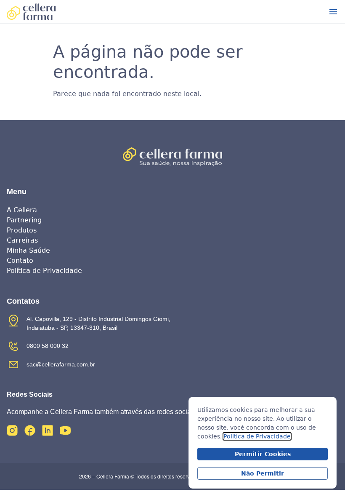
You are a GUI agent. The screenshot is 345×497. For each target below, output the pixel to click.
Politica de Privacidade (257, 436)
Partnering (24, 220)
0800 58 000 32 (48, 345)
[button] (333, 12)
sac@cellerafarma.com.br (61, 364)
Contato (20, 261)
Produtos (22, 230)
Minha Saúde (28, 250)
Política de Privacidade (44, 271)
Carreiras (22, 240)
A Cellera (22, 210)
